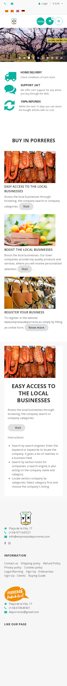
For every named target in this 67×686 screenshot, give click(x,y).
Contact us (11, 563)
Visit (26, 206)
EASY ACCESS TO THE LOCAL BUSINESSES (25, 188)
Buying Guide (37, 575)
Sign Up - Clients (15, 575)
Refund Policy (51, 563)
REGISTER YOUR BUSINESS (24, 312)
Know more (36, 327)
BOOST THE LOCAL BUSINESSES (28, 250)
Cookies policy (33, 567)
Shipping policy (30, 563)
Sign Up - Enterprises (39, 571)
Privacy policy (12, 567)
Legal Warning (13, 571)
